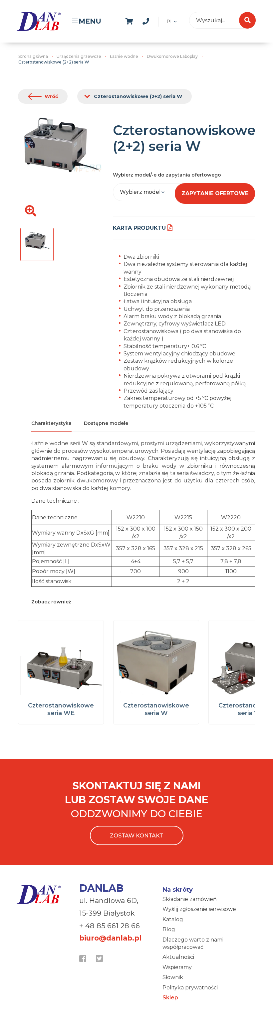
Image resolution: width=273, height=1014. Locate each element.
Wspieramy (177, 967)
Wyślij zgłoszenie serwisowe (199, 909)
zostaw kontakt (136, 835)
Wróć (51, 96)
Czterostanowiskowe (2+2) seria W (138, 96)
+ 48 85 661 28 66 (109, 926)
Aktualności (178, 957)
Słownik (172, 977)
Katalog (172, 919)
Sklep (170, 997)
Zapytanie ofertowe (214, 193)
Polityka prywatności (190, 987)
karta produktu (139, 228)
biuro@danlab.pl (110, 938)
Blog (168, 929)
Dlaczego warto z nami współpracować (192, 943)
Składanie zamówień (189, 899)
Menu (90, 21)
